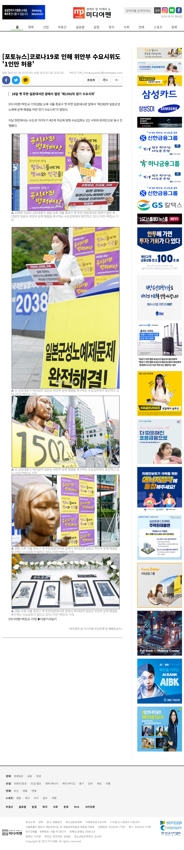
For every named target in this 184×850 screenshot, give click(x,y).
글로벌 (80, 27)
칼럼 (96, 27)
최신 (16, 790)
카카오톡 (26, 80)
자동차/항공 (20, 783)
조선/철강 (36, 783)
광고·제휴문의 (54, 822)
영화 (25, 790)
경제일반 (18, 776)
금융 (29, 776)
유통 (108, 783)
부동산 (62, 27)
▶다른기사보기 (47, 619)
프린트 (91, 80)
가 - (117, 80)
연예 (141, 27)
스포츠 (158, 27)
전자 (90, 783)
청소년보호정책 (74, 822)
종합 (18, 798)
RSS (76, 806)
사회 (126, 27)
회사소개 (30, 822)
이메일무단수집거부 (96, 822)
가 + (105, 79)
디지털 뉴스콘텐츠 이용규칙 (125, 822)
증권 (38, 776)
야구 (36, 798)
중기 (81, 783)
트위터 (16, 80)
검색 (157, 10)
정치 (111, 27)
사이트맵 (90, 806)
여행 (54, 798)
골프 (45, 798)
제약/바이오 (68, 783)
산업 (46, 27)
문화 (174, 27)
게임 (99, 783)
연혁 (40, 822)
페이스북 (6, 80)
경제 (31, 27)
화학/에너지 (51, 783)
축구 (27, 798)
